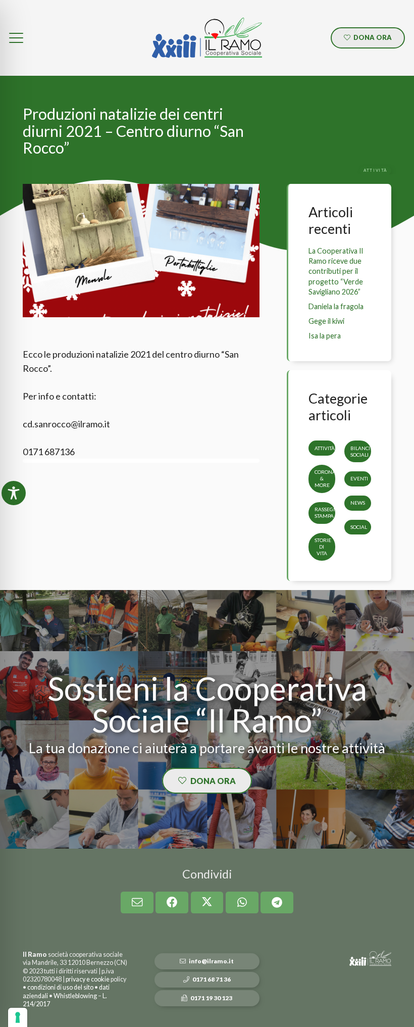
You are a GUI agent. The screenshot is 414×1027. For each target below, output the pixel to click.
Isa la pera (324, 335)
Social (358, 527)
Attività (325, 448)
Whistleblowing (75, 996)
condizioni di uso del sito (60, 987)
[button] (16, 38)
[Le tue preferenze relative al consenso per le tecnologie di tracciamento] (17, 1017)
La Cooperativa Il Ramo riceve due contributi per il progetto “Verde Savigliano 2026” (335, 271)
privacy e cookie (88, 979)
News (357, 503)
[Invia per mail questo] (137, 902)
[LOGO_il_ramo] (207, 38)
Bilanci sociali (360, 451)
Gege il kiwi (326, 321)
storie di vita (323, 546)
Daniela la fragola (336, 306)
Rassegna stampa (328, 512)
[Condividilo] (172, 902)
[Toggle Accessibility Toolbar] (14, 493)
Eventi (359, 478)
